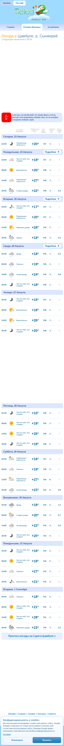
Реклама (12, 714)
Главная (10, 27)
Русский (19, 3)
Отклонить (17, 740)
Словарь (22, 714)
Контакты (42, 714)
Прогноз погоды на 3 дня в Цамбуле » (32, 636)
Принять (47, 740)
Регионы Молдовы (32, 27)
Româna (7, 3)
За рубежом (53, 27)
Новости (52, 714)
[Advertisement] (32, 75)
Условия (31, 714)
